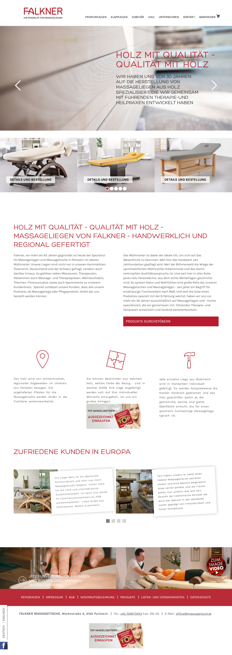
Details (38, 165)
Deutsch (3, 631)
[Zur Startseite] (47, 13)
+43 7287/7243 (131, 613)
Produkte (127, 597)
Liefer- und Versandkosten (163, 597)
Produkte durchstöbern (148, 321)
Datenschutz (200, 597)
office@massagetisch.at (193, 613)
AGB (72, 597)
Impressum (54, 597)
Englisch (3, 614)
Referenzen (30, 597)
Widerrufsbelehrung (97, 597)
